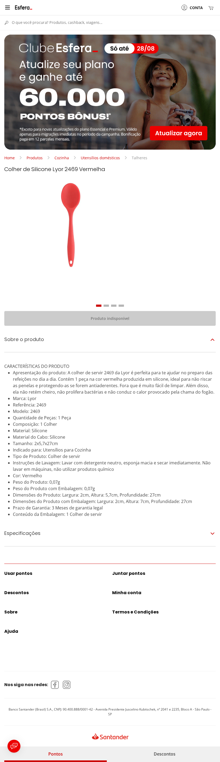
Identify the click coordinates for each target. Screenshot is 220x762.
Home (9, 157)
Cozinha (61, 157)
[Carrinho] (212, 7)
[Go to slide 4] (121, 306)
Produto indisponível (110, 318)
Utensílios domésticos (100, 157)
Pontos (55, 754)
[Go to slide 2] (106, 306)
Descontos (164, 754)
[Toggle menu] (7, 7)
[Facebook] (55, 685)
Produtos (35, 157)
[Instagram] (67, 685)
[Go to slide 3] (113, 306)
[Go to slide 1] (98, 306)
